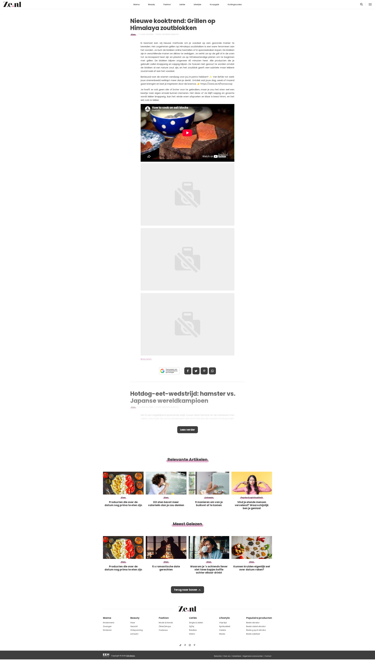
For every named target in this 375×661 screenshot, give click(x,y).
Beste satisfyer (253, 633)
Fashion (167, 4)
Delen (187, 370)
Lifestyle (197, 4)
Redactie (217, 656)
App (212, 370)
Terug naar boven (185, 590)
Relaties (193, 630)
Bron (143, 358)
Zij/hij (191, 626)
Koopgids (214, 4)
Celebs (222, 630)
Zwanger (107, 626)
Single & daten (196, 622)
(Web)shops (165, 626)
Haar (132, 622)
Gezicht (134, 626)
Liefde (182, 4)
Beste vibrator (253, 622)
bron (148, 358)
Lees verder (187, 429)
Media (222, 633)
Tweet (196, 370)
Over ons (227, 656)
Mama (136, 4)
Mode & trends (166, 622)
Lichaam (134, 633)
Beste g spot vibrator (256, 630)
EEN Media (130, 656)
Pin (204, 370)
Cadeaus (163, 630)
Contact (268, 656)
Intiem (192, 633)
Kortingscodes (235, 4)
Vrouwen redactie (170, 34)
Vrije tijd (223, 622)
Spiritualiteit (224, 626)
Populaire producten (259, 618)
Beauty (151, 4)
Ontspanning (136, 630)
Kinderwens (108, 622)
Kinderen (107, 630)
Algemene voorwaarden (253, 656)
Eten (133, 34)
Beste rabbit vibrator (256, 626)
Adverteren (236, 656)
